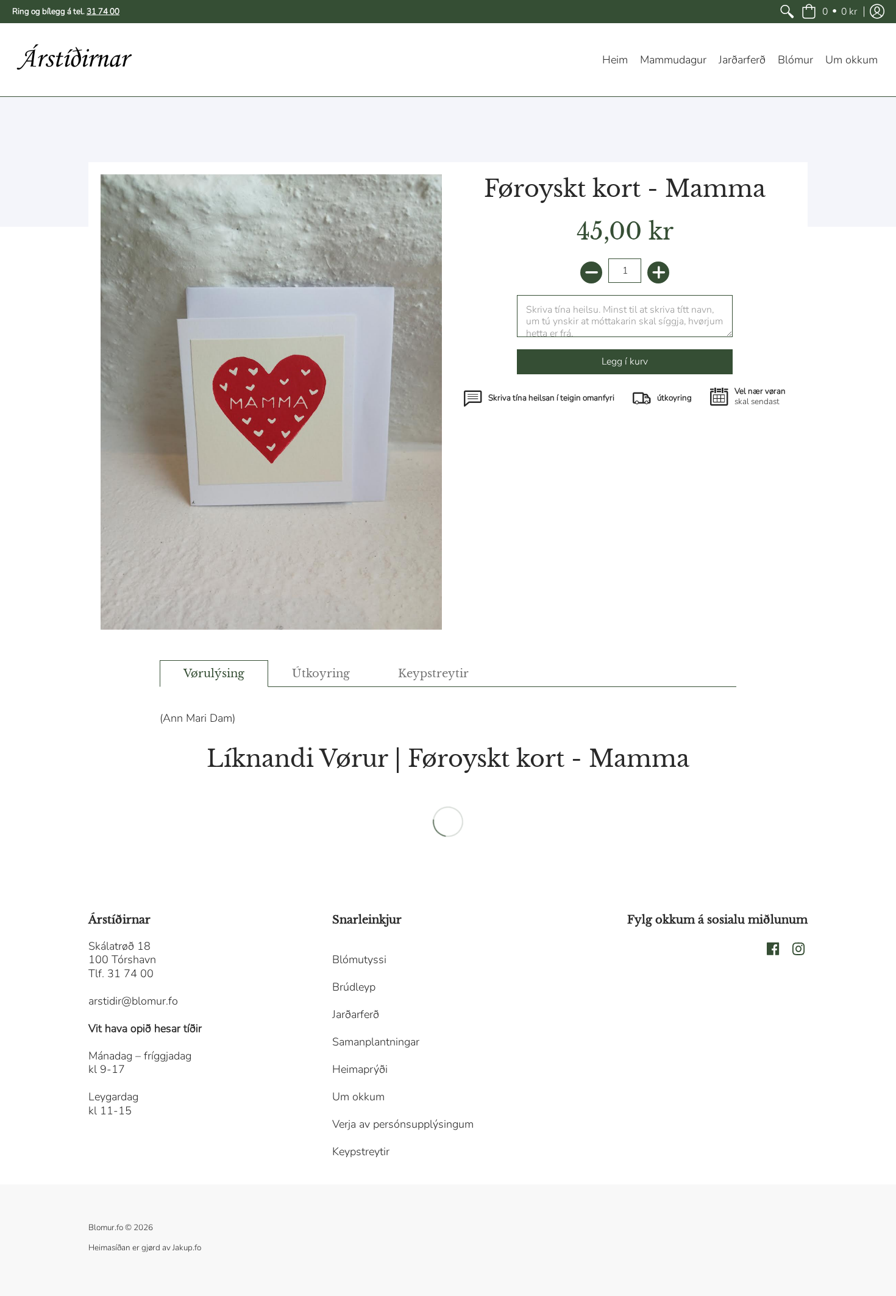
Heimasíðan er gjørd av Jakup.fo (144, 1247)
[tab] (214, 674)
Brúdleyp (353, 987)
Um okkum (358, 1096)
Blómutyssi (359, 959)
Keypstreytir (360, 1151)
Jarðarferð (355, 1014)
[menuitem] (787, 11)
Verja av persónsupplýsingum (403, 1124)
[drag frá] (591, 272)
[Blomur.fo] (73, 59)
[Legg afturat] (658, 272)
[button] (829, 11)
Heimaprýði (360, 1069)
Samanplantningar (375, 1041)
